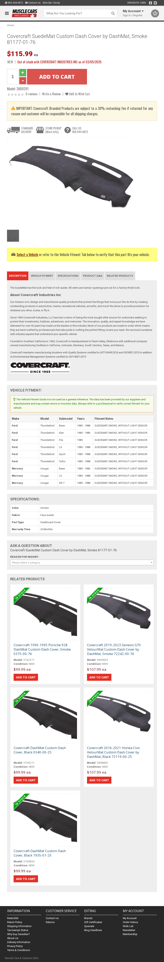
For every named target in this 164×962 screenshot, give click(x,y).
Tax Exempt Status (17, 930)
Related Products (120, 275)
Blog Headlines (93, 930)
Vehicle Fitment (42, 275)
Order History (130, 922)
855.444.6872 (15, 2)
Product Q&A (92, 275)
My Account (130, 918)
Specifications (68, 275)
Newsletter (129, 930)
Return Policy (14, 922)
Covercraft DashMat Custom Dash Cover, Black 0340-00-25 (40, 749)
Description (17, 275)
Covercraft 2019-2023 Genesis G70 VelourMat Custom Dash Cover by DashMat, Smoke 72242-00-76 (114, 649)
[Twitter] (155, 3)
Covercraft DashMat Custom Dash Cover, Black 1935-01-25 (40, 853)
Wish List (128, 926)
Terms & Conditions (18, 950)
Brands (88, 918)
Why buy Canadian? (18, 934)
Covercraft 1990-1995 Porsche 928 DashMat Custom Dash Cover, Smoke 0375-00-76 (42, 649)
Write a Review (51, 93)
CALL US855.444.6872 (80, 130)
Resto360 (12, 918)
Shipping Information (19, 926)
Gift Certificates (93, 922)
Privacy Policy (15, 946)
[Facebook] (150, 3)
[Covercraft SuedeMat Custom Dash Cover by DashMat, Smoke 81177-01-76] (75, 182)
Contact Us (34, 2)
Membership (130, 934)
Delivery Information (18, 942)
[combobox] (82, 562)
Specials (89, 926)
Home (10, 25)
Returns (50, 922)
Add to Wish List (79, 93)
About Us (12, 938)
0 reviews (32, 93)
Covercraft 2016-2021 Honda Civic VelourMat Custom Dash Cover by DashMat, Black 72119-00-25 (113, 752)
